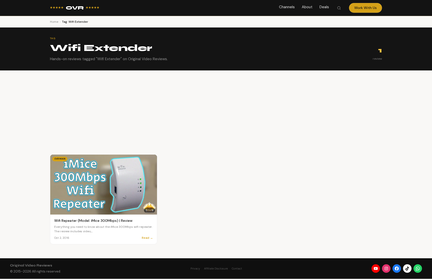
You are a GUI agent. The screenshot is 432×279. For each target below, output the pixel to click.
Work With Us (365, 7)
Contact (237, 268)
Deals (324, 6)
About (307, 6)
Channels (287, 6)
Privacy (195, 268)
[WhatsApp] (418, 268)
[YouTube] (376, 268)
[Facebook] (396, 268)
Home (54, 22)
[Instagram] (386, 268)
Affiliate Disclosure (216, 268)
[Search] (339, 8)
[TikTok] (407, 268)
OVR (75, 8)
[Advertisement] (216, 108)
